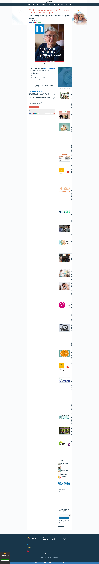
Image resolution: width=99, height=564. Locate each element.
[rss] (32, 1)
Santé (33, 4)
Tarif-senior (38, 553)
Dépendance (43, 4)
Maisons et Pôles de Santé (44, 553)
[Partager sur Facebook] (30, 113)
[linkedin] (30, 1)
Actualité (29, 4)
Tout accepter (5, 559)
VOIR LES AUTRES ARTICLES (66, 479)
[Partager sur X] (33, 22)
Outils (55, 4)
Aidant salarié (49, 4)
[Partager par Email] (40, 22)
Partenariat (64, 538)
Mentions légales (54, 538)
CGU (52, 537)
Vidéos (70, 4)
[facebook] (28, 1)
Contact (35, 1)
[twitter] (29, 1)
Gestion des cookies (56, 557)
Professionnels (60, 4)
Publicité (64, 539)
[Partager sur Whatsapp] (38, 22)
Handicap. (38, 4)
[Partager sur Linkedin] (36, 22)
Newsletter (39, 1)
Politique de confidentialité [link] (5, 562)
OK (53, 113)
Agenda (66, 4)
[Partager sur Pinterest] (35, 22)
